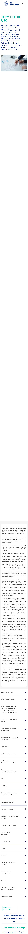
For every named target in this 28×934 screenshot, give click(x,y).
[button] (23, 3)
